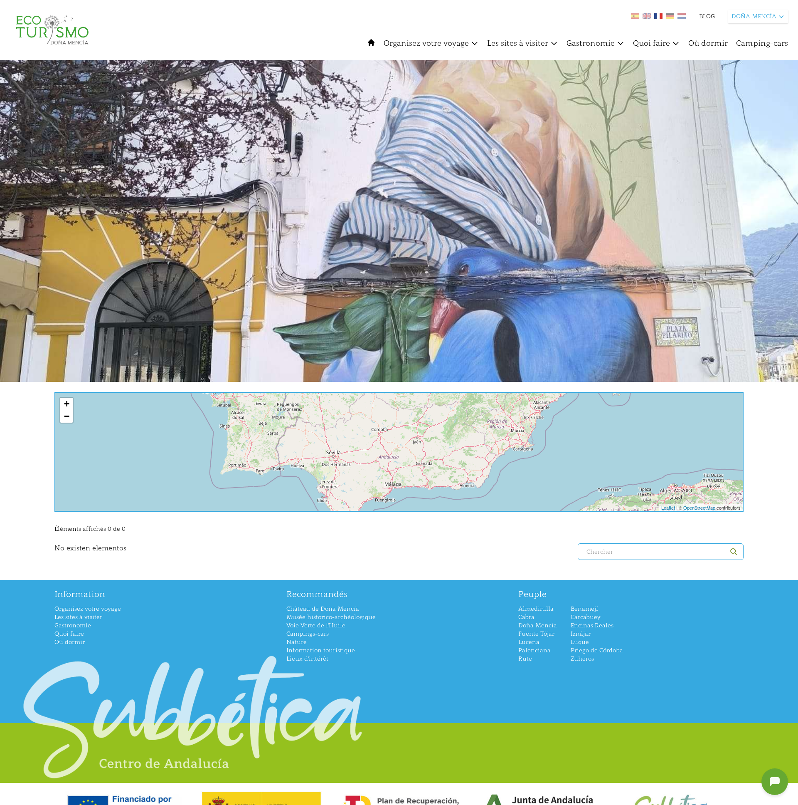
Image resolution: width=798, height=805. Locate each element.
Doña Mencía (537, 625)
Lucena (528, 642)
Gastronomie (590, 43)
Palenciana (534, 650)
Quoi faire (651, 43)
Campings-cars (307, 633)
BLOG (707, 16)
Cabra (526, 617)
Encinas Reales (592, 625)
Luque (580, 642)
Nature (296, 642)
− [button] (66, 416)
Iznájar (581, 633)
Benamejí (584, 608)
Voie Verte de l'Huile (315, 625)
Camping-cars (762, 43)
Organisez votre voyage (426, 43)
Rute (525, 658)
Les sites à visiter (517, 43)
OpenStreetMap (699, 507)
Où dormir (708, 43)
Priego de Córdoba (597, 650)
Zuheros (582, 658)
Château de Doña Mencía (322, 608)
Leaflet (668, 507)
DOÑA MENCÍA (754, 16)
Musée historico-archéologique (331, 617)
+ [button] (66, 404)
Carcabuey (586, 617)
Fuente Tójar (536, 633)
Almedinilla (536, 608)
